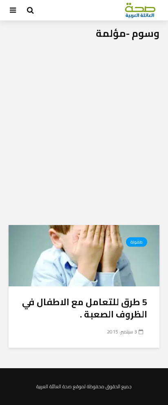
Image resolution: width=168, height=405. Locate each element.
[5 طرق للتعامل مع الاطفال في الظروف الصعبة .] (84, 255)
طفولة (136, 242)
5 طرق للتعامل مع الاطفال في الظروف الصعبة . (84, 308)
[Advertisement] (84, 136)
